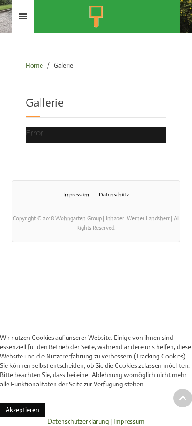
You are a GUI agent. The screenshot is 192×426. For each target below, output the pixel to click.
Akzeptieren (22, 410)
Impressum (76, 194)
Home (34, 65)
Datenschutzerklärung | (80, 421)
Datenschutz (114, 194)
